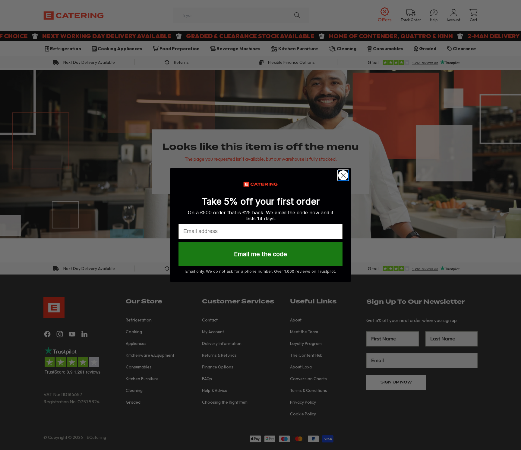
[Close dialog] (343, 175)
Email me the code (260, 254)
